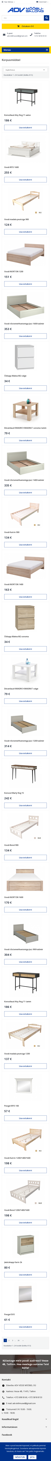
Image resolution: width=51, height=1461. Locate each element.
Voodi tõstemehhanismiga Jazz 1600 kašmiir (24, 323)
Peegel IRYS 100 (11, 1106)
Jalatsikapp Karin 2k (13, 1262)
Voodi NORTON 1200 (13, 271)
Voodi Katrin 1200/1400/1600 (17, 1158)
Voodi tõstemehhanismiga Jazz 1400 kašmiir (24, 480)
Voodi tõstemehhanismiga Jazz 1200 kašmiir (24, 740)
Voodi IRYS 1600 (11, 167)
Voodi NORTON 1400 (13, 584)
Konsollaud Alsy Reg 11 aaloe (17, 115)
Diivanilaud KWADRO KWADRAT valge (21, 688)
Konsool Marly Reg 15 (14, 793)
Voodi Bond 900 (11, 845)
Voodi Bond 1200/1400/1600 (16, 1210)
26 (18, 1340)
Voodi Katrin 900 (11, 532)
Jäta (32, 1457)
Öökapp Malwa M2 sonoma (16, 636)
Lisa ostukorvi (25, 127)
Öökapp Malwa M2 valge (15, 375)
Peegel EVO (9, 1314)
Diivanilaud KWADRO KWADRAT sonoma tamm (25, 428)
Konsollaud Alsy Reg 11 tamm (17, 1001)
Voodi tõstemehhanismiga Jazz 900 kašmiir (23, 949)
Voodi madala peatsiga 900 (16, 219)
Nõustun (20, 1457)
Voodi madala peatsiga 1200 (17, 1053)
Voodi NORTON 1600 (13, 897)
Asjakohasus (25, 69)
